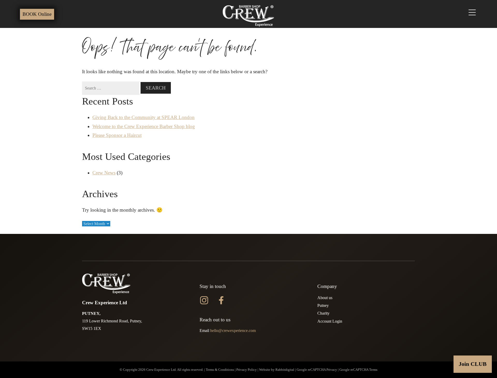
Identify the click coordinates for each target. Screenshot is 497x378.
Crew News (103, 172)
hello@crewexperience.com (233, 330)
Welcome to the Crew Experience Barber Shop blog (143, 126)
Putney (323, 305)
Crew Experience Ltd (161, 370)
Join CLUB (473, 364)
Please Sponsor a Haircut (117, 135)
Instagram (204, 300)
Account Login (329, 321)
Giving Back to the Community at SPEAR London (143, 117)
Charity (323, 313)
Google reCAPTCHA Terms (358, 370)
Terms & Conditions (220, 370)
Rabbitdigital (284, 370)
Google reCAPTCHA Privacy (317, 370)
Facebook (221, 300)
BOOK (37, 14)
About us (324, 297)
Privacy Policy (246, 370)
